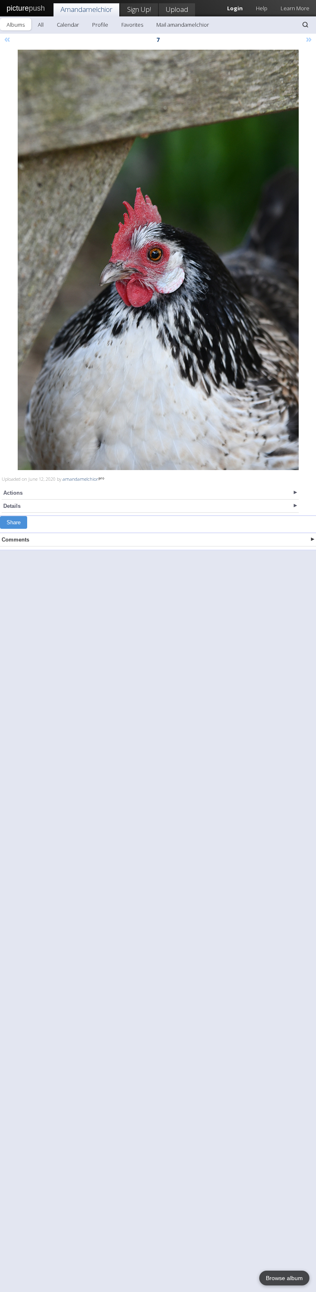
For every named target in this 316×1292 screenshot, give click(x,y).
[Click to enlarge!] (158, 260)
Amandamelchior (86, 9)
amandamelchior (80, 479)
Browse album (284, 1278)
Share (14, 522)
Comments (15, 540)
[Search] (305, 24)
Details (12, 506)
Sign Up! (139, 9)
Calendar (68, 24)
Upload (177, 9)
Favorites (132, 24)
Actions (13, 493)
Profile (100, 24)
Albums (16, 24)
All (41, 24)
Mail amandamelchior (182, 24)
